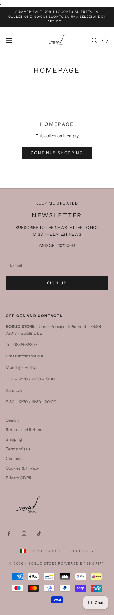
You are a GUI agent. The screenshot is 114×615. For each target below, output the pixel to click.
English (79, 551)
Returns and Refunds (25, 429)
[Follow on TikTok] (39, 534)
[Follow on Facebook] (9, 534)
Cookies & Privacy (22, 468)
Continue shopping (57, 152)
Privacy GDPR (19, 477)
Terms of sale (18, 449)
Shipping (14, 439)
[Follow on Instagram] (24, 534)
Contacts (14, 458)
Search (12, 420)
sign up (57, 283)
